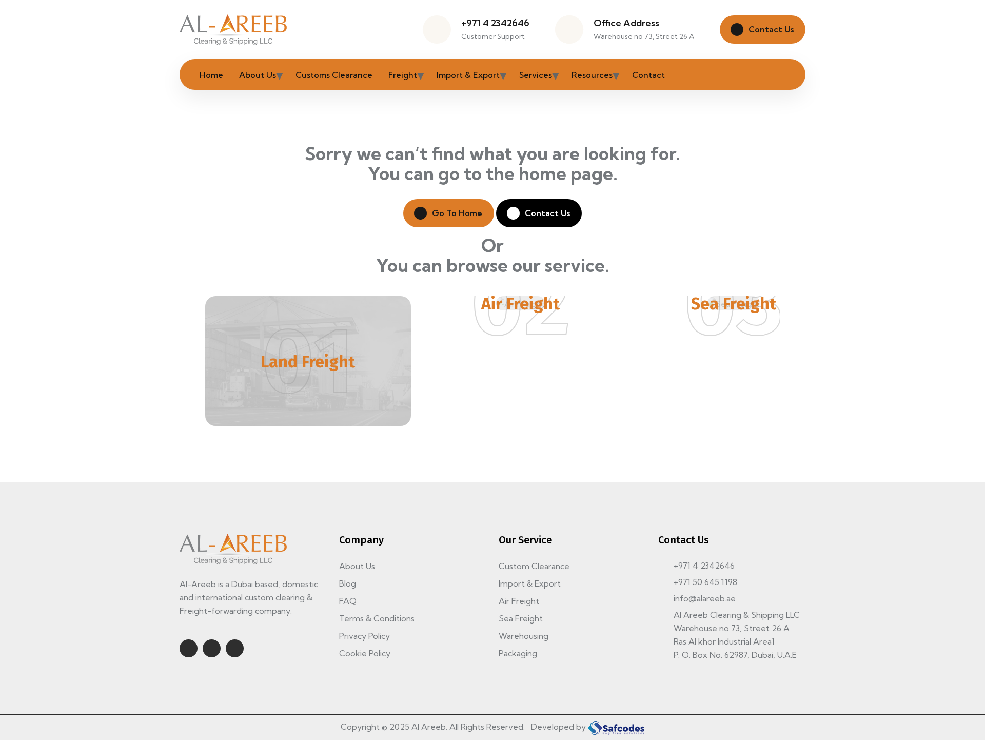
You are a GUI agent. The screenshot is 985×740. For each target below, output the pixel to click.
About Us (257, 75)
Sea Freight (733, 304)
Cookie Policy (364, 653)
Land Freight (308, 362)
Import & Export (468, 75)
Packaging (518, 653)
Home (211, 75)
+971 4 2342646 (495, 23)
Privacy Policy (364, 636)
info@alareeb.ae (705, 598)
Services (535, 75)
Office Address (626, 23)
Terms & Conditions (377, 618)
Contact (648, 75)
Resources (592, 75)
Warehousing (523, 636)
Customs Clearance (334, 75)
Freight (402, 75)
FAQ (348, 601)
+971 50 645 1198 (705, 582)
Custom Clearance (534, 566)
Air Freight (520, 304)
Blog (347, 583)
